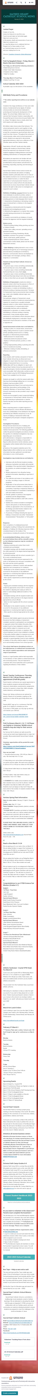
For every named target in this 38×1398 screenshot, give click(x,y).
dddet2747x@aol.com (10, 1157)
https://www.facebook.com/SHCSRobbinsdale (16, 1333)
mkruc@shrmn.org (8, 1188)
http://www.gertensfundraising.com (13, 834)
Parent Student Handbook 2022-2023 (19, 1196)
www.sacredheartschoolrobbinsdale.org (20, 1323)
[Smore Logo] (9, 2)
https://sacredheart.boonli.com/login (13, 1020)
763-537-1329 (12, 1329)
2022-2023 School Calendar (19, 1257)
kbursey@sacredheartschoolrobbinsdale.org (20, 1321)
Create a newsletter (9, 1393)
